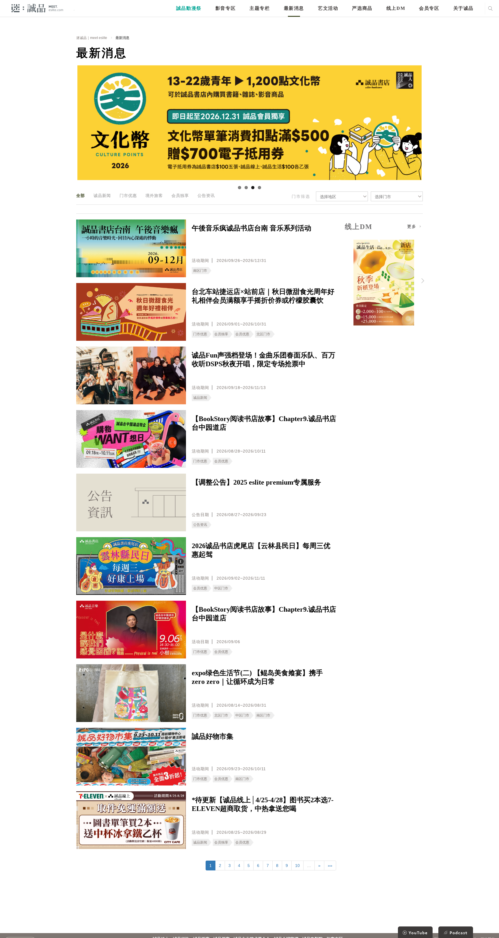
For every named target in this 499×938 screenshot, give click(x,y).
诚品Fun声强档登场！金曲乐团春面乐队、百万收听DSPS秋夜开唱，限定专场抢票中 (263, 359)
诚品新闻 (102, 195)
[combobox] (342, 196)
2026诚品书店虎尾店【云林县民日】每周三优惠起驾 (261, 550)
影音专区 (225, 8)
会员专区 (429, 8)
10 (297, 865)
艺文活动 (328, 8)
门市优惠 (128, 195)
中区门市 (221, 588)
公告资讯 (206, 195)
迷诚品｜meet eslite (91, 38)
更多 (412, 226)
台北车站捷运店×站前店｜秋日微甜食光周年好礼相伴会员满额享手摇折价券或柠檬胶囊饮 (263, 296)
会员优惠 (242, 334)
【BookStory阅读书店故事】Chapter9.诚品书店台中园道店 (264, 423)
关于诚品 (463, 8)
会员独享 (180, 195)
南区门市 (200, 271)
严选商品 (362, 8)
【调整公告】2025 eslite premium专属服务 (256, 482)
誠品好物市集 (212, 736)
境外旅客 (154, 195)
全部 (80, 195)
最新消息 (294, 8)
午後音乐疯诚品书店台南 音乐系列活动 (251, 228)
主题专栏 (260, 8)
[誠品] (37, 8)
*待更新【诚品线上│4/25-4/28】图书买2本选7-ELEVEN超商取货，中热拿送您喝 (263, 804)
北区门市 (263, 334)
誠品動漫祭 (189, 8)
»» (330, 865)
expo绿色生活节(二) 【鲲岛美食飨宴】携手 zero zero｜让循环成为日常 (257, 677)
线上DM (395, 8)
